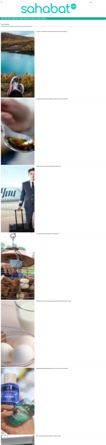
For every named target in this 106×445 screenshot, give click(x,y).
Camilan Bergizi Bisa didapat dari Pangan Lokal (47, 233)
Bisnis (6, 18)
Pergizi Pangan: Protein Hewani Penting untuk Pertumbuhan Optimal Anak (53, 301)
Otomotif (21, 18)
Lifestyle (14, 18)
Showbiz (33, 18)
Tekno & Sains (27, 18)
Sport (9, 18)
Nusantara (43, 18)
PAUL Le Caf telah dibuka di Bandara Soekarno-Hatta (48, 435)
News (2, 18)
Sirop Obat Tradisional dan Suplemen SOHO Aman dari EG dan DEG (52, 98)
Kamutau (38, 18)
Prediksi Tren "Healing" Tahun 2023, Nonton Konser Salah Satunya (51, 31)
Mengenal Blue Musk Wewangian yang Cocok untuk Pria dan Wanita (52, 368)
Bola (17, 18)
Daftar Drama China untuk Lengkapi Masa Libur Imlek (48, 166)
